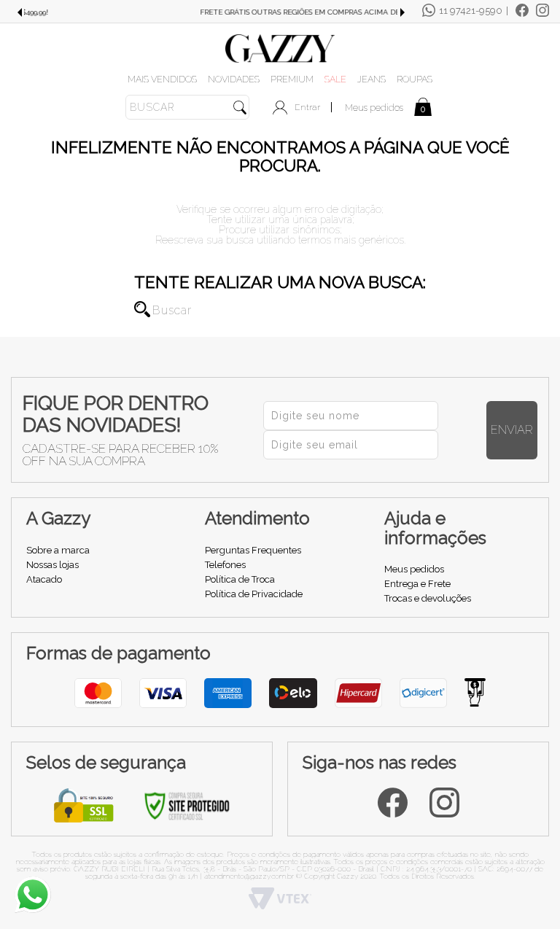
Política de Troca (240, 579)
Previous (19, 12)
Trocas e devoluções (427, 598)
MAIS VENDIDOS (162, 79)
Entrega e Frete (417, 583)
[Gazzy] (280, 47)
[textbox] (187, 107)
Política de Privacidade (254, 593)
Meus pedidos (374, 107)
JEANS (371, 79)
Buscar (142, 309)
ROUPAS (414, 79)
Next (402, 12)
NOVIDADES (234, 79)
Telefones (225, 564)
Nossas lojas (52, 564)
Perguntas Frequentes (253, 550)
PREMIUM (292, 79)
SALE (335, 79)
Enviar (512, 430)
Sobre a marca (58, 550)
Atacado (44, 579)
